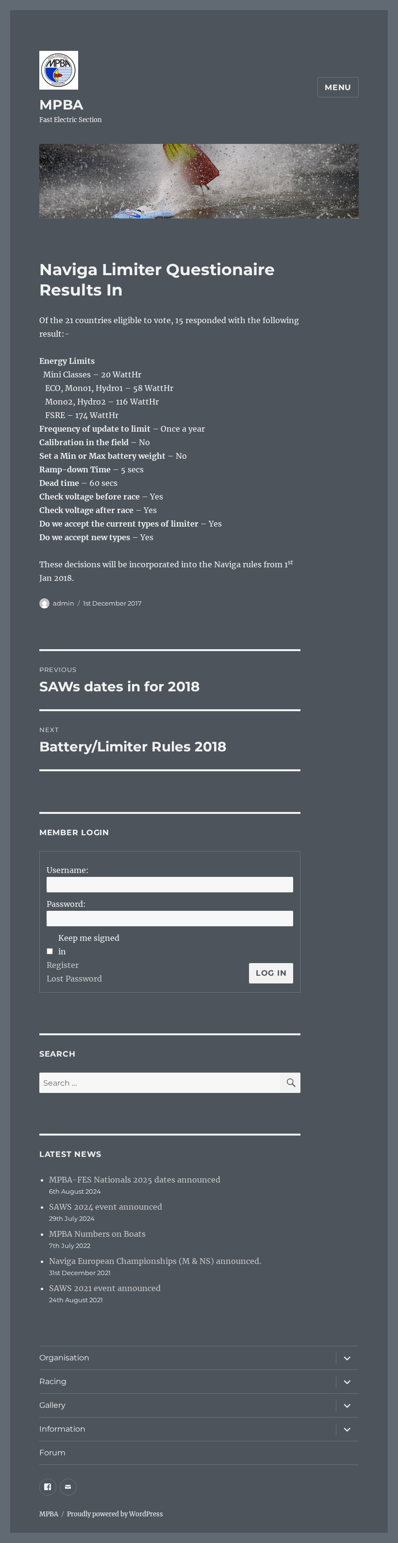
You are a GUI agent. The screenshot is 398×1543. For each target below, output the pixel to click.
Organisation (64, 1357)
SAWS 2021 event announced (105, 1288)
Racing (52, 1381)
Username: (68, 870)
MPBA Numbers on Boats (97, 1234)
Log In (271, 973)
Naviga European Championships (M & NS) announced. (155, 1261)
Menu (338, 87)
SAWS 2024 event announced (105, 1207)
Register (63, 965)
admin (63, 603)
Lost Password (74, 978)
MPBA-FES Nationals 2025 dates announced (134, 1180)
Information (62, 1429)
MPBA (61, 104)
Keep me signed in (88, 944)
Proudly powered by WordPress (115, 1514)
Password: (66, 904)
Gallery (52, 1405)
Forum (52, 1452)
